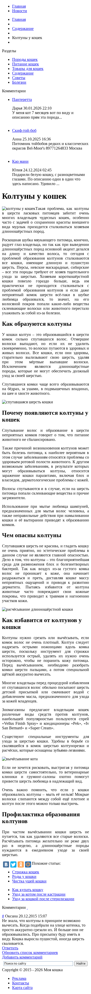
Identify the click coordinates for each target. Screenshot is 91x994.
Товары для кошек (27, 68)
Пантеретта (22, 99)
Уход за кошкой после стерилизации (43, 899)
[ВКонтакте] (6, 864)
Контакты (20, 983)
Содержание (23, 28)
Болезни (19, 82)
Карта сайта (22, 987)
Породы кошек (25, 59)
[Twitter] (13, 864)
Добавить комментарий (22, 957)
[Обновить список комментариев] (27, 907)
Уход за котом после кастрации (38, 894)
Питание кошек (25, 64)
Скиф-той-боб (24, 130)
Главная (19, 6)
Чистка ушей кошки (29, 881)
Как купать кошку (27, 890)
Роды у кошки (24, 876)
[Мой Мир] (28, 864)
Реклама (19, 978)
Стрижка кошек (25, 872)
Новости (19, 11)
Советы (18, 78)
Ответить (10, 948)
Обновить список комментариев (30, 952)
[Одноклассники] (21, 864)
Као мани (20, 161)
